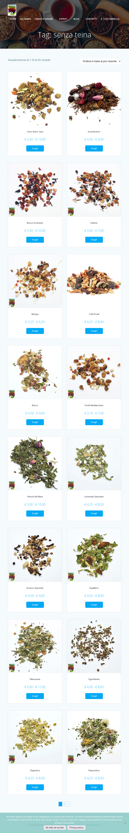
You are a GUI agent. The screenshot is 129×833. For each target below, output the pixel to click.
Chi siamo (25, 18)
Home (13, 18)
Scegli (35, 148)
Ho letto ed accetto (55, 827)
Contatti (91, 18)
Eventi (63, 18)
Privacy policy (76, 827)
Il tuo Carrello (110, 18)
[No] (125, 822)
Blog (76, 18)
